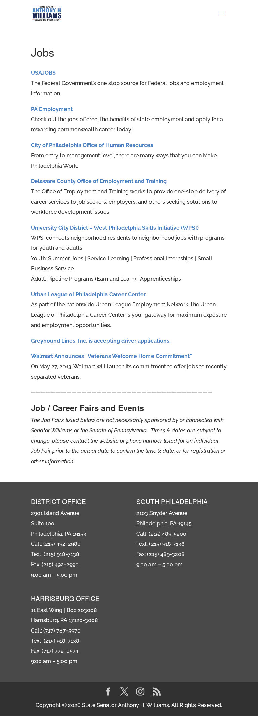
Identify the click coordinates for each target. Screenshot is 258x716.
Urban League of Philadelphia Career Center (88, 294)
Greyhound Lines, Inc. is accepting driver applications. (101, 341)
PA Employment (52, 109)
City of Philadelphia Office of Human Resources (92, 145)
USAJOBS (43, 73)
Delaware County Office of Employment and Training (99, 181)
